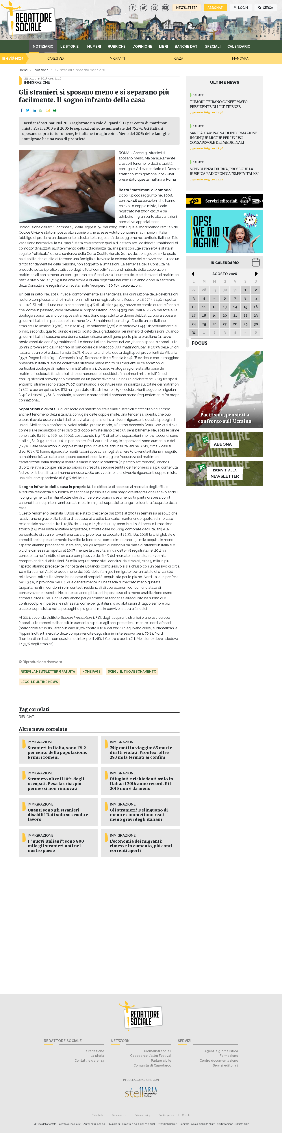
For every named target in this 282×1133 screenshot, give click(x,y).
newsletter (186, 7)
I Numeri (93, 46)
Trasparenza (119, 1115)
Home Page (91, 671)
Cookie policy (166, 1115)
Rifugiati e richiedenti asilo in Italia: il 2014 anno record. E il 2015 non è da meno (141, 784)
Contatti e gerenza (89, 1060)
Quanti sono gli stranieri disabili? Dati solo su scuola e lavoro (58, 815)
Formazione (229, 1055)
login (242, 7)
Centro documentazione (219, 1060)
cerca (267, 7)
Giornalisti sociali (157, 1051)
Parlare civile (161, 1060)
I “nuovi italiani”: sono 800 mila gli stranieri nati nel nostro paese (56, 846)
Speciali (213, 46)
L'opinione (142, 46)
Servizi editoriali (225, 1065)
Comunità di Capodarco (152, 1065)
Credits (186, 1115)
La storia (97, 1055)
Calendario (238, 46)
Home (23, 70)
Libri (163, 46)
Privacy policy (142, 1115)
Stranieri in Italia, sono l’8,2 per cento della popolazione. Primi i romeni (57, 752)
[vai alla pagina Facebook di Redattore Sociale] (133, 7)
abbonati (216, 7)
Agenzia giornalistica (221, 1051)
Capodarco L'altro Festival (150, 1055)
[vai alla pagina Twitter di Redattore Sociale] (144, 7)
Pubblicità (98, 1115)
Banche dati (186, 46)
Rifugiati (27, 717)
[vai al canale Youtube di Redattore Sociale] (166, 7)
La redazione (94, 1051)
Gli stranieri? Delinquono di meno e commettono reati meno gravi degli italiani (139, 815)
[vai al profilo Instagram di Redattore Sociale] (155, 7)
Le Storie (69, 46)
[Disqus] (99, 926)
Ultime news (224, 82)
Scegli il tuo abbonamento (132, 671)
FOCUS (200, 343)
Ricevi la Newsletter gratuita (48, 671)
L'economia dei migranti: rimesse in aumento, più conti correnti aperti (141, 846)
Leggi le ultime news (39, 682)
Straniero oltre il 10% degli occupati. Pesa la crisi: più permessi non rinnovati (56, 784)
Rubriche (117, 46)
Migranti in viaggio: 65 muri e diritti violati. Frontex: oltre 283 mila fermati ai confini (141, 752)
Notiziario (43, 46)
